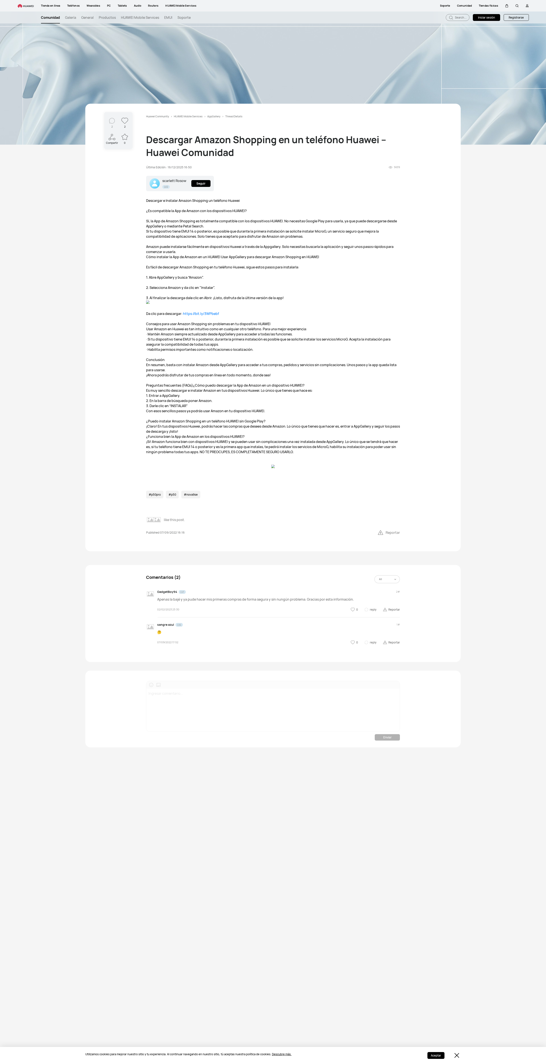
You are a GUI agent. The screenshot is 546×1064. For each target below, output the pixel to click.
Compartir (112, 143)
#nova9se (191, 494)
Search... (460, 17)
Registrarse (516, 17)
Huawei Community (157, 116)
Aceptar (436, 1055)
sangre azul (165, 625)
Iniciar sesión (486, 17)
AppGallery (213, 116)
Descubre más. (282, 1054)
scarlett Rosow (174, 180)
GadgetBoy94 (167, 592)
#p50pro (155, 494)
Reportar (393, 532)
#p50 (172, 494)
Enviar (387, 737)
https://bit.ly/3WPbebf (201, 313)
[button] (506, 6)
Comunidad (50, 17)
